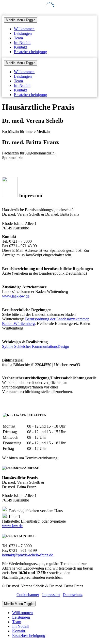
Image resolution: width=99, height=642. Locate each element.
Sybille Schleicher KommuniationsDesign (35, 346)
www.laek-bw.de (15, 296)
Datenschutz (72, 594)
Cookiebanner (27, 594)
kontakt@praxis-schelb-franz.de (27, 555)
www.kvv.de (12, 526)
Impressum (51, 594)
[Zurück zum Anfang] (4, 14)
